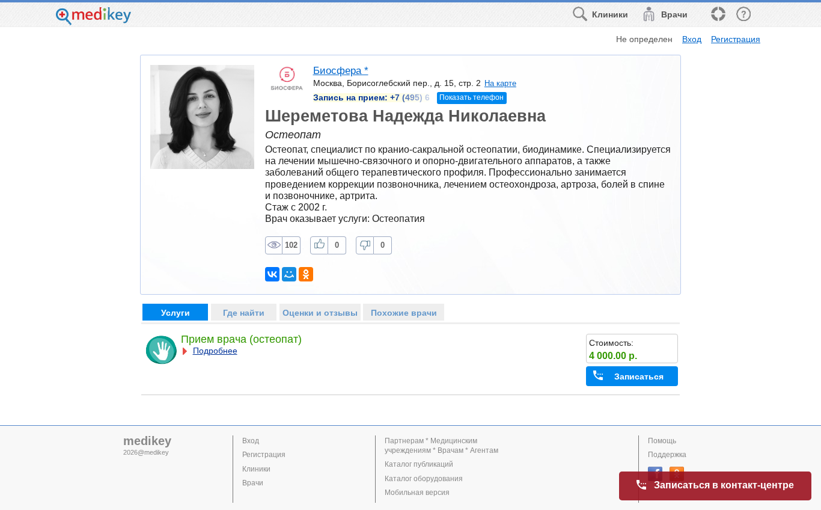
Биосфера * (340, 70)
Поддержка (667, 454)
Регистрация (735, 39)
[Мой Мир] (289, 274)
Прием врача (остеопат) (241, 339)
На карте (500, 83)
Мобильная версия (417, 492)
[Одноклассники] (306, 274)
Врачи (252, 483)
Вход (691, 39)
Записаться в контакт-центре (724, 485)
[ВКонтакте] (272, 274)
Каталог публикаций (419, 464)
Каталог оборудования (424, 479)
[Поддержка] (718, 14)
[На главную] (93, 22)
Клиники (256, 469)
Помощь (662, 441)
